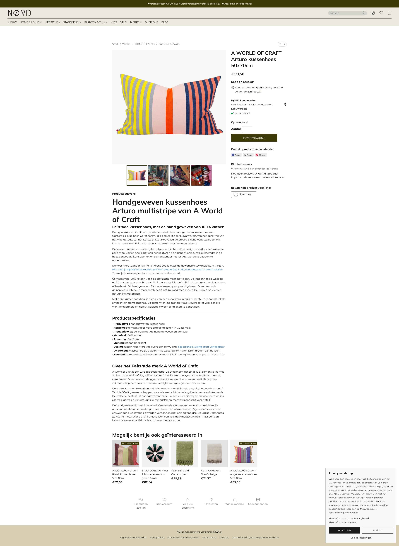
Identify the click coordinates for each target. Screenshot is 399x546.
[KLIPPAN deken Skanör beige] (214, 453)
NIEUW (12, 22)
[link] (361, 537)
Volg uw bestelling (188, 505)
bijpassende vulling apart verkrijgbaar (201, 346)
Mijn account (164, 503)
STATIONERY (71, 22)
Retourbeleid (209, 537)
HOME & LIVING (30, 22)
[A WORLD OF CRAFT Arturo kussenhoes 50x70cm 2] (180, 175)
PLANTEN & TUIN (95, 22)
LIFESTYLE (52, 22)
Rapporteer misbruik (267, 537)
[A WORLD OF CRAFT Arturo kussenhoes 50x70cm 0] (137, 175)
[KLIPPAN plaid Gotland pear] (184, 453)
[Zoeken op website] (363, 13)
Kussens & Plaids (169, 44)
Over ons (224, 537)
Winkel (126, 44)
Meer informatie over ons (342, 522)
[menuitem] (280, 44)
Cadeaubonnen (258, 503)
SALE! (123, 22)
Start (115, 44)
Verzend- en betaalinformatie (183, 537)
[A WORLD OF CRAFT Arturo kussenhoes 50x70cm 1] (158, 175)
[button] (19, 13)
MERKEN (136, 22)
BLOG (164, 22)
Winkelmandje (234, 503)
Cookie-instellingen (242, 537)
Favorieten (211, 503)
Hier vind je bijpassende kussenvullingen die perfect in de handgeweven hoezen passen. (167, 269)
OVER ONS (151, 22)
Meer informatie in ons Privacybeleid (349, 518)
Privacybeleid (156, 537)
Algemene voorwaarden (133, 537)
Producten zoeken (141, 505)
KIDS (114, 22)
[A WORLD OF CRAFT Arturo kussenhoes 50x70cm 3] (201, 175)
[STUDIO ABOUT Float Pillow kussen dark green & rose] (155, 453)
